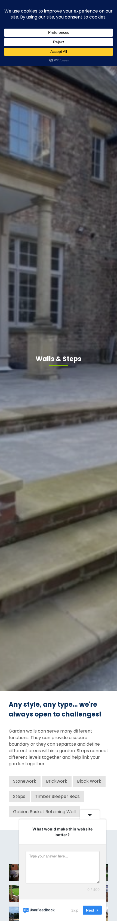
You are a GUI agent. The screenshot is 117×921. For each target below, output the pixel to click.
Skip (74, 910)
